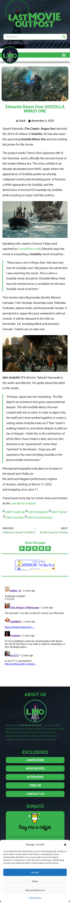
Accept (35, 872)
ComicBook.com (28, 248)
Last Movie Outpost (23, 503)
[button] (65, 844)
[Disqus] (35, 625)
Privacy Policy (35, 897)
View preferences (35, 890)
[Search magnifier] (64, 37)
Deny (35, 881)
